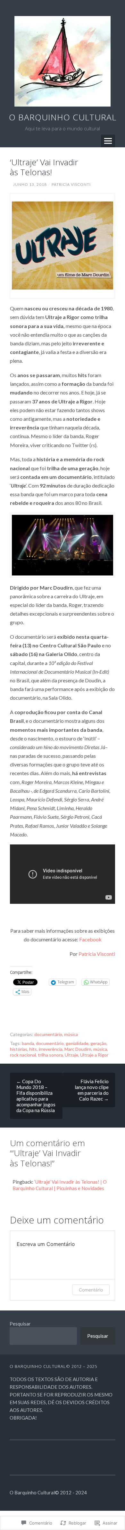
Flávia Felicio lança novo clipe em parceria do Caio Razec (92, 1090)
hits (33, 1049)
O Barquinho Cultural (62, 117)
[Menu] (108, 140)
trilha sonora (50, 1055)
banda (28, 1043)
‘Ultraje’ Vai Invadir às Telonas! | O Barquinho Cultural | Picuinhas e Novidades (60, 1185)
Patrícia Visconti (97, 954)
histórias (18, 1049)
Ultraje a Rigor (94, 1055)
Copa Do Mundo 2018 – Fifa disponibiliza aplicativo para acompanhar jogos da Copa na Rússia (35, 1095)
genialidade (77, 1043)
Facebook (90, 939)
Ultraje (71, 1055)
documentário (48, 1034)
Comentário (91, 1289)
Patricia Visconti (71, 184)
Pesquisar (20, 1324)
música (71, 1034)
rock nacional (23, 1055)
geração (98, 1043)
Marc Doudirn (77, 1049)
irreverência (51, 1049)
